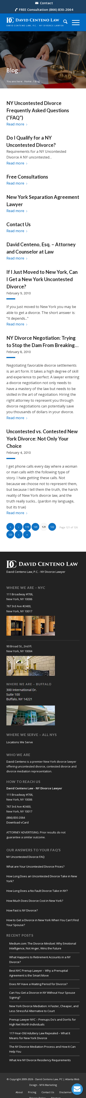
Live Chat (77, 1089)
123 (10, 534)
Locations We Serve (19, 742)
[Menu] (73, 22)
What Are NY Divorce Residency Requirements (40, 1060)
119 (27, 526)
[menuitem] (44, 3)
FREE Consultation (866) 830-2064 (46, 9)
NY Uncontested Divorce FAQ (25, 857)
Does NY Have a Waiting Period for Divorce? (38, 984)
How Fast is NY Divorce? (22, 910)
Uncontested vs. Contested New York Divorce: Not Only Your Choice (42, 438)
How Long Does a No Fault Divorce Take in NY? (37, 891)
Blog (12, 70)
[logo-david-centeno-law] (35, 22)
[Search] (63, 22)
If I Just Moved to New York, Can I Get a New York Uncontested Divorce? (42, 279)
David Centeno (16, 762)
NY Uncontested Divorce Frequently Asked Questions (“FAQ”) (37, 110)
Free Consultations (27, 177)
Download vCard (17, 822)
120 (35, 526)
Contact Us (18, 224)
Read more (15, 124)
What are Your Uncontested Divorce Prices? (35, 866)
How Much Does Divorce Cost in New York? (34, 901)
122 (52, 526)
